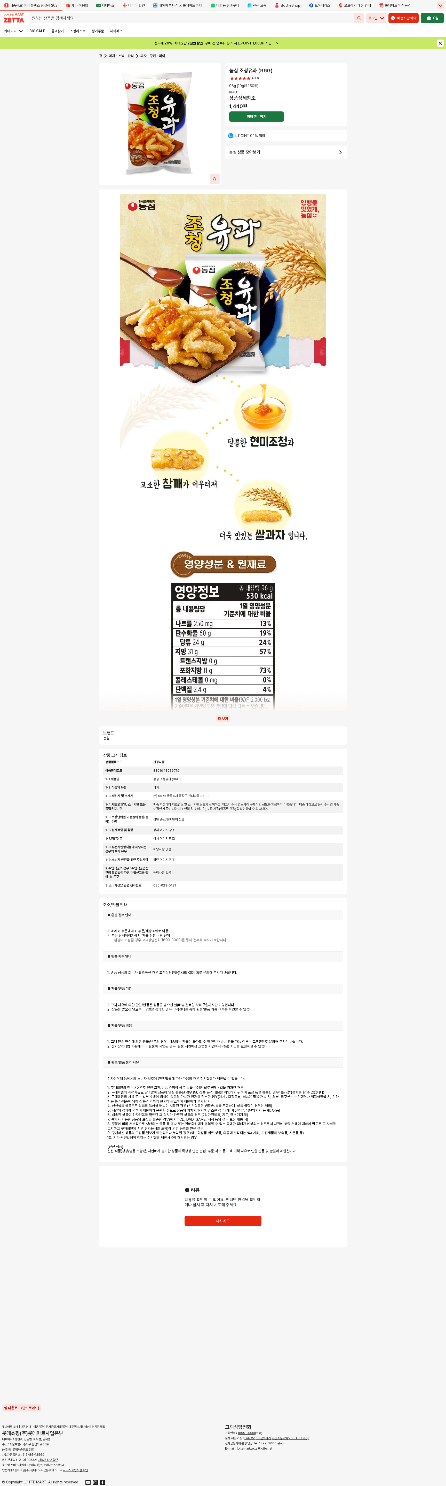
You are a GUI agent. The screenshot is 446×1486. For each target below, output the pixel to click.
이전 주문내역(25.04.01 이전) (290, 1438)
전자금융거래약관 (56, 1427)
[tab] (160, 124)
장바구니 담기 (256, 117)
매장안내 (26, 1427)
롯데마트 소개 (10, 1427)
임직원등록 (98, 1427)
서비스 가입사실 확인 (75, 1470)
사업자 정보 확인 (48, 1460)
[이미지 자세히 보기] (215, 179)
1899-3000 (246, 1433)
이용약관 (38, 1427)
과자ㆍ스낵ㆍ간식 (121, 56)
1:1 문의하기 (263, 1438)
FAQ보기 (250, 1438)
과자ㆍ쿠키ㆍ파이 (152, 56)
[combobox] (191, 18)
